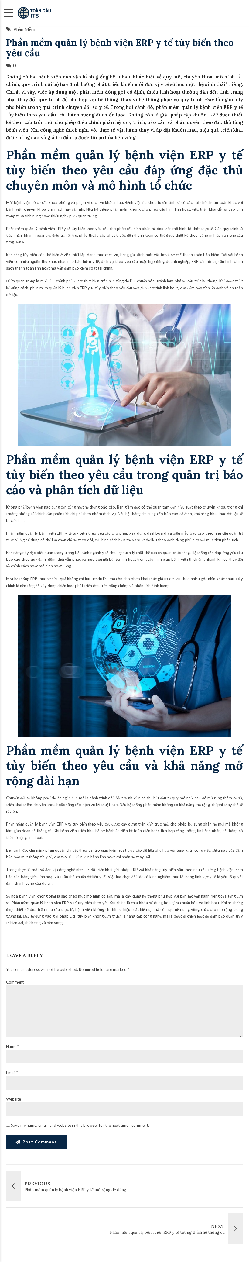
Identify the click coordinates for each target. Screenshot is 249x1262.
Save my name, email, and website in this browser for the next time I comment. (80, 1125)
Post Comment (39, 1141)
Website (13, 1099)
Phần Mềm (24, 29)
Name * (12, 1046)
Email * (12, 1072)
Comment (15, 982)
